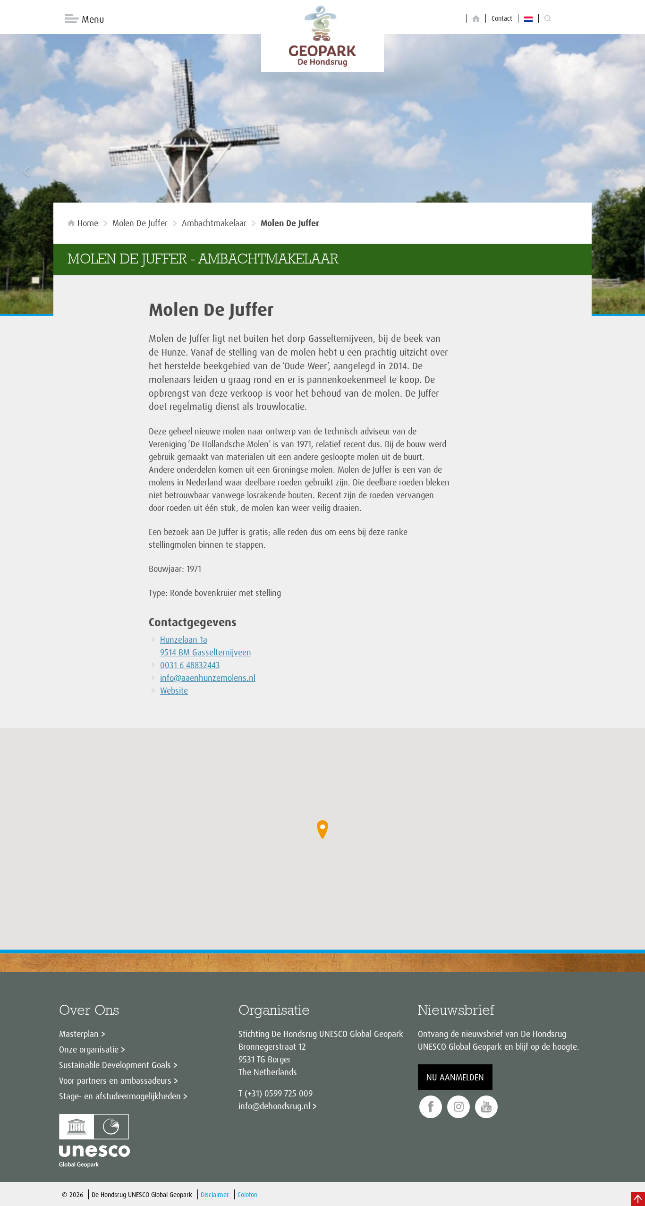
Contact (502, 18)
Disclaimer (215, 1194)
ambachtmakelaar (214, 223)
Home (88, 223)
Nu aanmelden (455, 1077)
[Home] (476, 18)
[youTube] (486, 1107)
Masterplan (79, 1033)
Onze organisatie (89, 1049)
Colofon (247, 1194)
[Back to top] (638, 1199)
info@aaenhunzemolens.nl (207, 677)
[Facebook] (430, 1107)
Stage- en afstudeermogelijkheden (120, 1096)
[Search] (548, 18)
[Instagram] (458, 1107)
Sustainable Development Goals (115, 1065)
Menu (93, 19)
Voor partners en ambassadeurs (115, 1080)
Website (174, 690)
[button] (322, 829)
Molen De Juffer (140, 223)
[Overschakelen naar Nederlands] (528, 18)
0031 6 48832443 (190, 665)
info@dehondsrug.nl (274, 1106)
